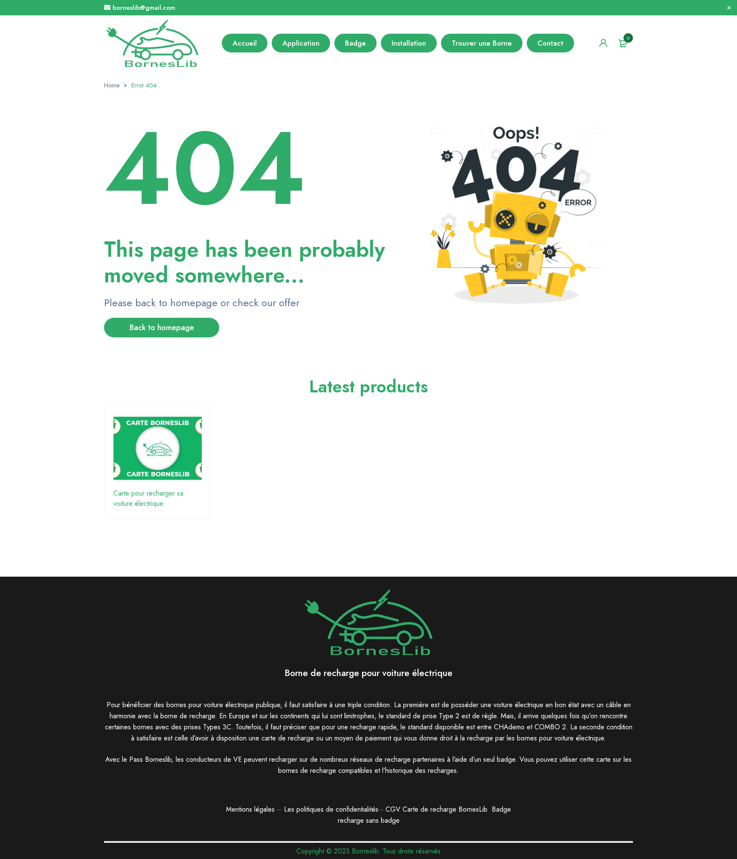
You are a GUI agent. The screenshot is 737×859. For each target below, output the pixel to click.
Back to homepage (162, 327)
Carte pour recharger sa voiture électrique (148, 498)
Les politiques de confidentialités (331, 809)
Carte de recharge (430, 809)
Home (111, 85)
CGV (393, 809)
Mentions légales (250, 809)
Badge (501, 809)
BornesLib (472, 809)
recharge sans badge (369, 820)
